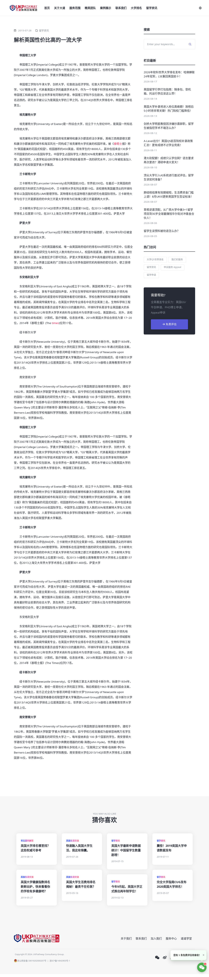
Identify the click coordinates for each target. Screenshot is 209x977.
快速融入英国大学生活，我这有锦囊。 (79, 848)
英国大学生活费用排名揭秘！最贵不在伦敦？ (81, 884)
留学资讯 (151, 8)
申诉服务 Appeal (172, 267)
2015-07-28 (25, 30)
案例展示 (105, 8)
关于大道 (59, 8)
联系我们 (121, 8)
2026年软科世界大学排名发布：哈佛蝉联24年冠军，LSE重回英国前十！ (169, 74)
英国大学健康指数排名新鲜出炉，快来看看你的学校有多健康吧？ (35, 886)
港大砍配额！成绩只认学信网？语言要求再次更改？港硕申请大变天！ (169, 160)
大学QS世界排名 (155, 259)
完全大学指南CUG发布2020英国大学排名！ (171, 884)
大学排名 (136, 8)
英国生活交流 (72, 840)
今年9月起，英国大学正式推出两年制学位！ (126, 889)
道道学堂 (186, 938)
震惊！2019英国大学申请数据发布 (172, 848)
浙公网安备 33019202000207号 (31, 960)
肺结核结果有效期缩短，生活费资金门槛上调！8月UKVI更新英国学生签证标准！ (169, 194)
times (55, 323)
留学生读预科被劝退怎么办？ (162, 231)
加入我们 (156, 938)
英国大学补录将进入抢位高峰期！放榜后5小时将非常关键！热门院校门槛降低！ (169, 109)
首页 (47, 8)
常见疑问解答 (27, 840)
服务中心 (171, 938)
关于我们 (126, 938)
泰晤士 (118, 144)
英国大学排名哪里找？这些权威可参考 (35, 848)
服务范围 (74, 8)
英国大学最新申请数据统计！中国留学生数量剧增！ (126, 850)
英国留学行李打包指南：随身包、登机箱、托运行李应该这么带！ (167, 91)
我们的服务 (177, 259)
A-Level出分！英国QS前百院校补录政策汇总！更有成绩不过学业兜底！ (168, 143)
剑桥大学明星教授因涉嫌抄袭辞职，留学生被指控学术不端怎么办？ (169, 126)
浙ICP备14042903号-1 (59, 960)
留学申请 (151, 274)
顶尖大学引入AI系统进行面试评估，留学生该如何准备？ (169, 177)
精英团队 (90, 8)
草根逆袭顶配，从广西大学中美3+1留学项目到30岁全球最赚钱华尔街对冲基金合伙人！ (169, 214)
